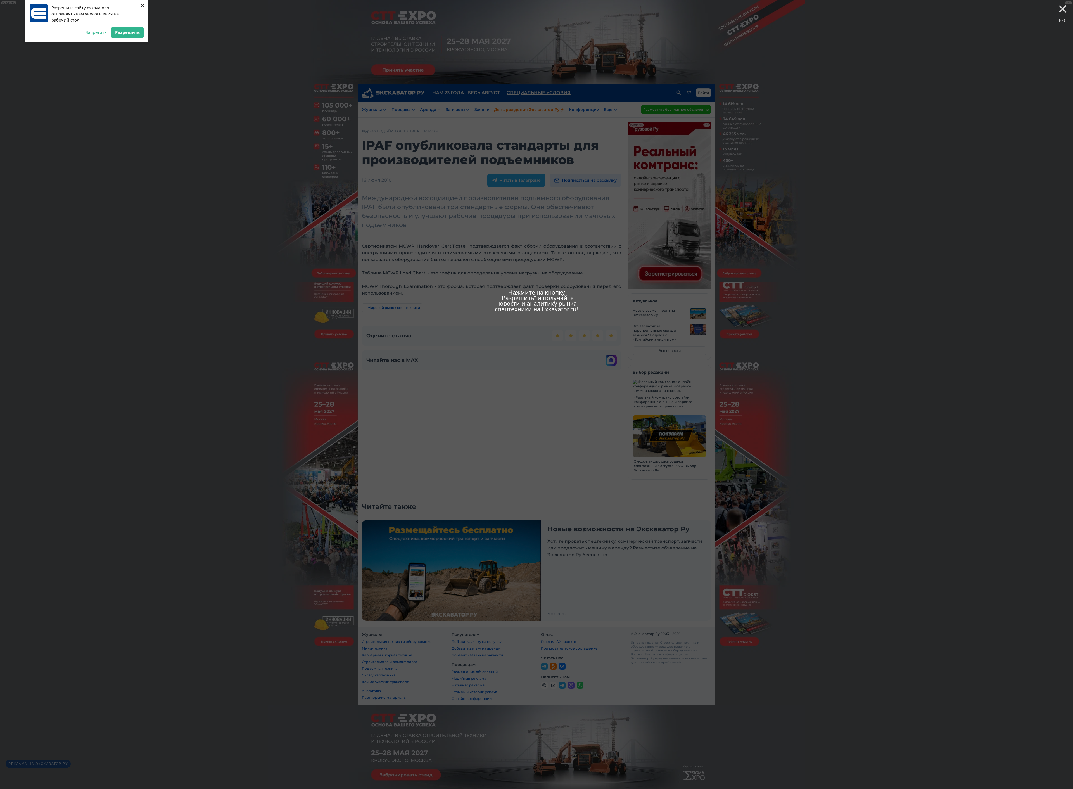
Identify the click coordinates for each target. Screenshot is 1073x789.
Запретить (96, 32)
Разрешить (127, 32)
